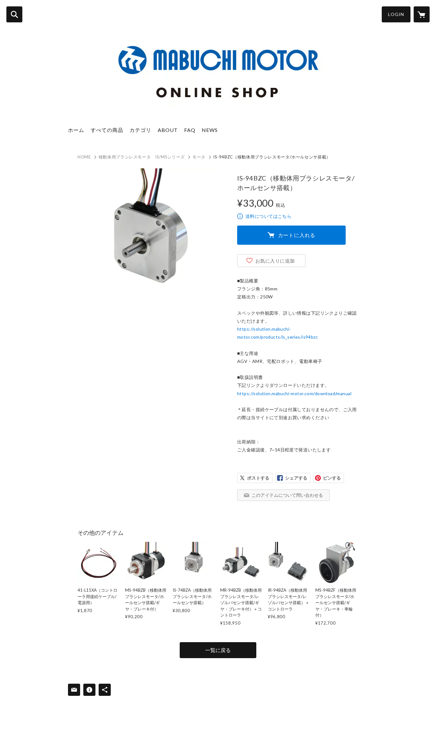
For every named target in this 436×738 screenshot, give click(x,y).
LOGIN (396, 14)
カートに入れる (297, 235)
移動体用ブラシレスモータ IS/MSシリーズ (142, 156)
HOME (84, 156)
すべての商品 (107, 130)
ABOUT (168, 130)
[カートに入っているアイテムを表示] (422, 14)
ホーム (76, 130)
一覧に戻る (218, 650)
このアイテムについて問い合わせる (287, 495)
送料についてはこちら (268, 216)
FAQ (189, 130)
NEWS (210, 130)
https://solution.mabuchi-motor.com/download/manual (294, 393)
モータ (199, 156)
